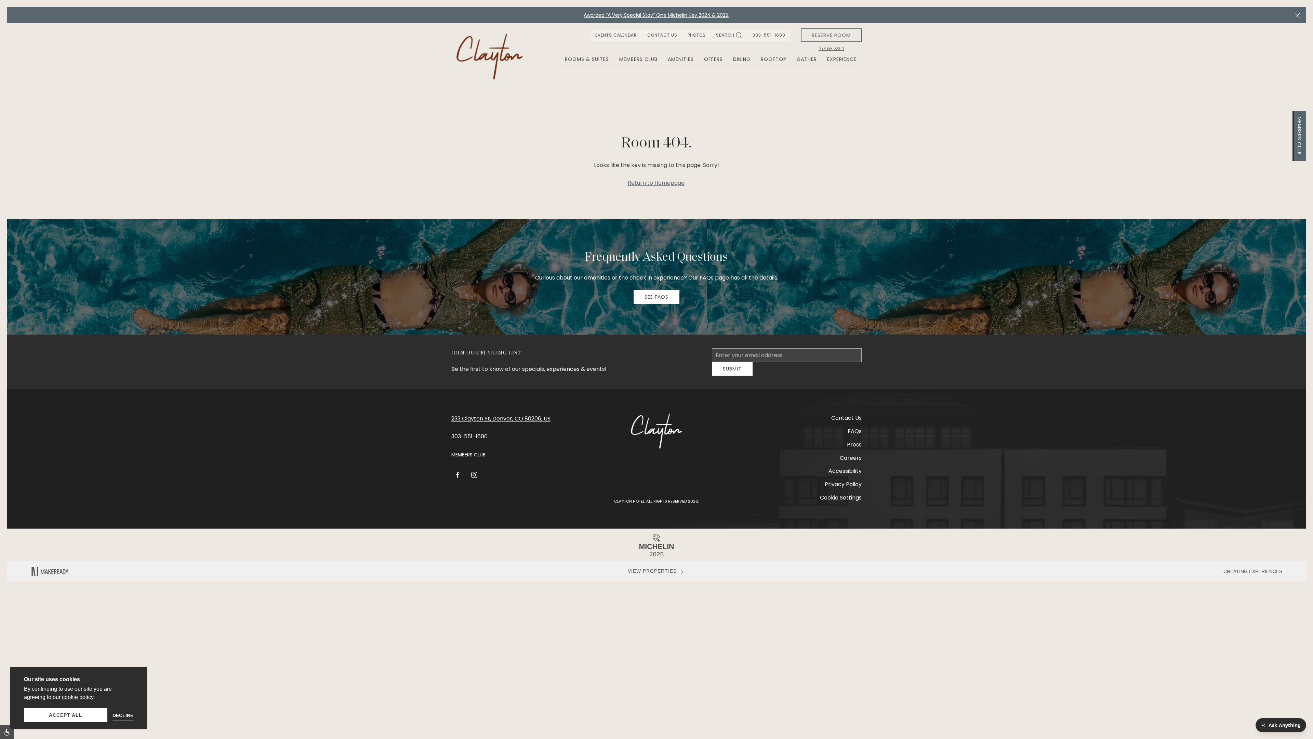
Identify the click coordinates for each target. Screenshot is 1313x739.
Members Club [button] (638, 59)
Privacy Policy (843, 489)
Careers (851, 463)
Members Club (1299, 136)
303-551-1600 (769, 35)
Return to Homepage (656, 183)
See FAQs (656, 297)
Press (854, 450)
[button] (1297, 15)
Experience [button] (842, 59)
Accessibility (845, 476)
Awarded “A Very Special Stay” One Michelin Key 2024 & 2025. (656, 15)
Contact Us (662, 35)
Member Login (831, 49)
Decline (122, 715)
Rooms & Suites (587, 59)
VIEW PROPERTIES (652, 576)
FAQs (855, 436)
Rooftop (773, 59)
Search (725, 35)
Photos (697, 35)
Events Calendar (616, 35)
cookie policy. (78, 697)
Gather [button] (807, 59)
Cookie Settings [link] (841, 503)
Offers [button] (713, 59)
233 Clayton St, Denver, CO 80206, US (501, 424)
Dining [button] (742, 59)
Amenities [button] (681, 59)
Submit (732, 374)
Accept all (65, 715)
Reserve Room (831, 35)
